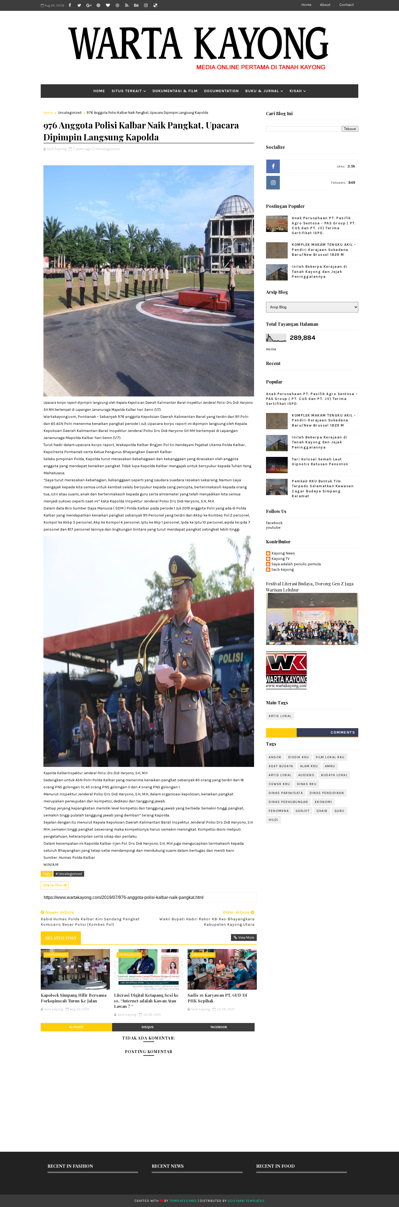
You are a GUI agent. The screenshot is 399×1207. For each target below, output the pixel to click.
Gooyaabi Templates (246, 1201)
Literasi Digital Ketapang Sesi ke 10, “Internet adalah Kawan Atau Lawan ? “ (146, 1000)
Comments (343, 732)
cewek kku (279, 784)
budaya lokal (334, 775)
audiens (306, 775)
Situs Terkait (127, 91)
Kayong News (283, 553)
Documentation (221, 91)
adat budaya (281, 766)
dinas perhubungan (288, 802)
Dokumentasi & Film (175, 91)
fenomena (279, 811)
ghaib (322, 811)
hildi (273, 820)
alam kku (309, 766)
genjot (303, 811)
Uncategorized (69, 113)
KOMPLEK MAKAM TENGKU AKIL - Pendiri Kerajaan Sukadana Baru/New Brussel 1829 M (324, 249)
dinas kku (307, 784)
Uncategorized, (108, 149)
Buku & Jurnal (262, 91)
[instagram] (146, 5)
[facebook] (70, 5)
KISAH (296, 91)
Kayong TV (280, 559)
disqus (148, 1027)
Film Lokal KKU (330, 757)
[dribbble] (117, 5)
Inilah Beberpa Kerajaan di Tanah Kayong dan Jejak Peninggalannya (319, 271)
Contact (346, 4)
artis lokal (280, 716)
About (325, 4)
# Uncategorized (69, 874)
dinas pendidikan (327, 793)
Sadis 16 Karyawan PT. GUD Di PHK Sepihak (217, 997)
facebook (219, 1027)
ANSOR (275, 757)
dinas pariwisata (286, 793)
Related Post (61, 938)
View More (246, 937)
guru (339, 811)
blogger (76, 1027)
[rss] (127, 5)
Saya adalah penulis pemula (296, 564)
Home (306, 4)
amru (330, 766)
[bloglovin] (108, 5)
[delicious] (155, 5)
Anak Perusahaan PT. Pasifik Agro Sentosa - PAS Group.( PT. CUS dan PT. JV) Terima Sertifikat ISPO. (311, 399)
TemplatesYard (183, 1201)
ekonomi (323, 802)
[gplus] (89, 5)
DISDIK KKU (298, 757)
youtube (273, 527)
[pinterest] (98, 5)
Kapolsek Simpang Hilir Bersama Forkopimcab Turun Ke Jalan (73, 997)
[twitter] (79, 5)
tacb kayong (282, 569)
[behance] (136, 5)
